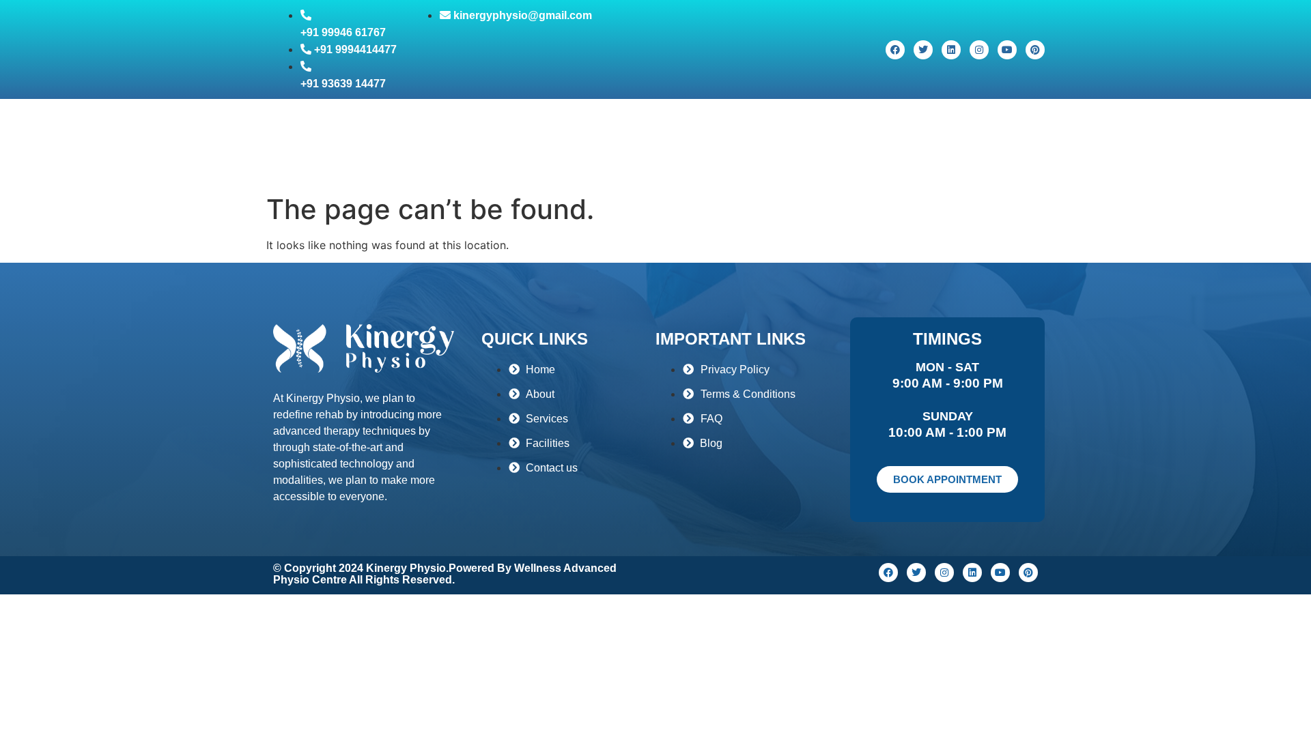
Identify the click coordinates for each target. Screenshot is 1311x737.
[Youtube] (1007, 49)
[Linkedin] (951, 49)
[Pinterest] (1035, 49)
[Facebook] (895, 49)
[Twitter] (923, 49)
